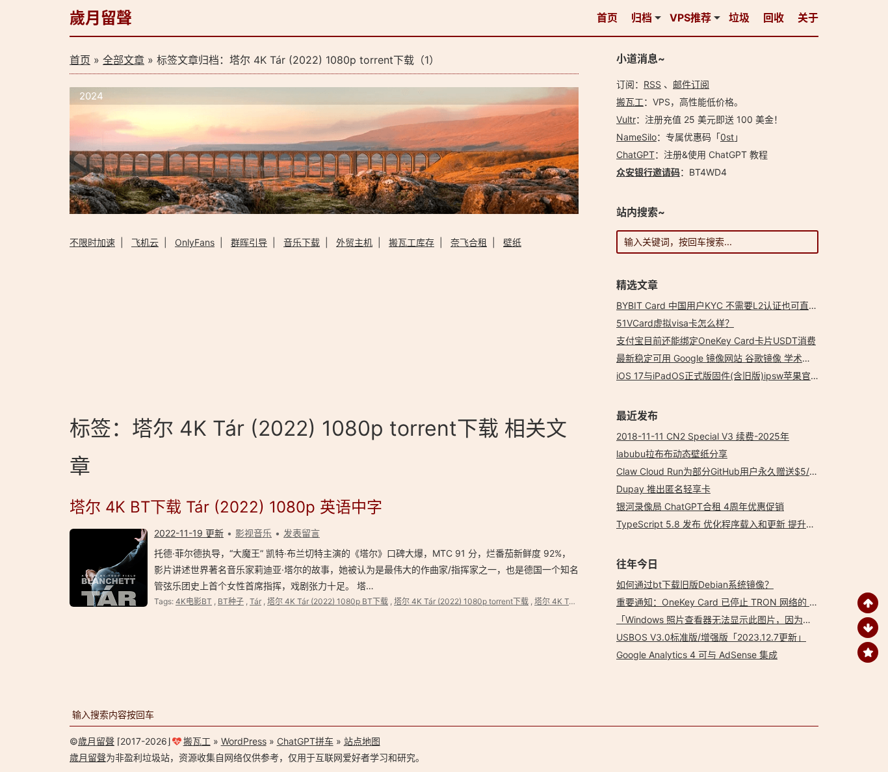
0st (727, 136)
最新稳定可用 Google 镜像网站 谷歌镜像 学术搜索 (718, 358)
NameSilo (636, 136)
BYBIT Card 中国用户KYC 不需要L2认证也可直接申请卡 (730, 305)
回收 (773, 17)
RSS (652, 84)
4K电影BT (194, 601)
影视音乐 (253, 533)
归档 (641, 17)
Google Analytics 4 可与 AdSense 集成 (696, 654)
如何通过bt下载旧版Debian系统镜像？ (695, 584)
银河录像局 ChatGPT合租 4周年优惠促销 (700, 506)
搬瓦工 (630, 101)
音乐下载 (301, 242)
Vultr (626, 119)
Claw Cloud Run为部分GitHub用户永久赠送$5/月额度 (726, 471)
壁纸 (512, 242)
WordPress (244, 741)
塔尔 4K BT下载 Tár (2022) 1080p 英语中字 (226, 507)
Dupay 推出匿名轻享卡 (663, 488)
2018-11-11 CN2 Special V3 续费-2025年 (702, 436)
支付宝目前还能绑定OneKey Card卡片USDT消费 (716, 340)
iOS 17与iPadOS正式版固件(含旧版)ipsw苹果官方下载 (727, 375)
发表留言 (301, 533)
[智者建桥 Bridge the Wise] (324, 210)
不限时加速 (92, 242)
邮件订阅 (691, 84)
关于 (808, 17)
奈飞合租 (469, 242)
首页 (607, 17)
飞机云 (145, 242)
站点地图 (362, 741)
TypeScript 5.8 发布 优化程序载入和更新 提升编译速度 (729, 523)
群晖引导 (249, 242)
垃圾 (739, 17)
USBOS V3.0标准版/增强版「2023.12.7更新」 (711, 637)
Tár (255, 601)
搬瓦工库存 (411, 242)
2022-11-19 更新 (189, 533)
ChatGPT (635, 154)
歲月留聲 (101, 17)
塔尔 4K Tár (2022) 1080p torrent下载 (461, 601)
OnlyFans (195, 242)
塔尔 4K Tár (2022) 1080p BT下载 (327, 601)
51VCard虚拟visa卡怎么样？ (675, 322)
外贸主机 (354, 242)
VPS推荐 (690, 17)
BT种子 (231, 601)
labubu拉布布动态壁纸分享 (671, 453)
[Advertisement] (324, 330)
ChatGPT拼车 (305, 741)
